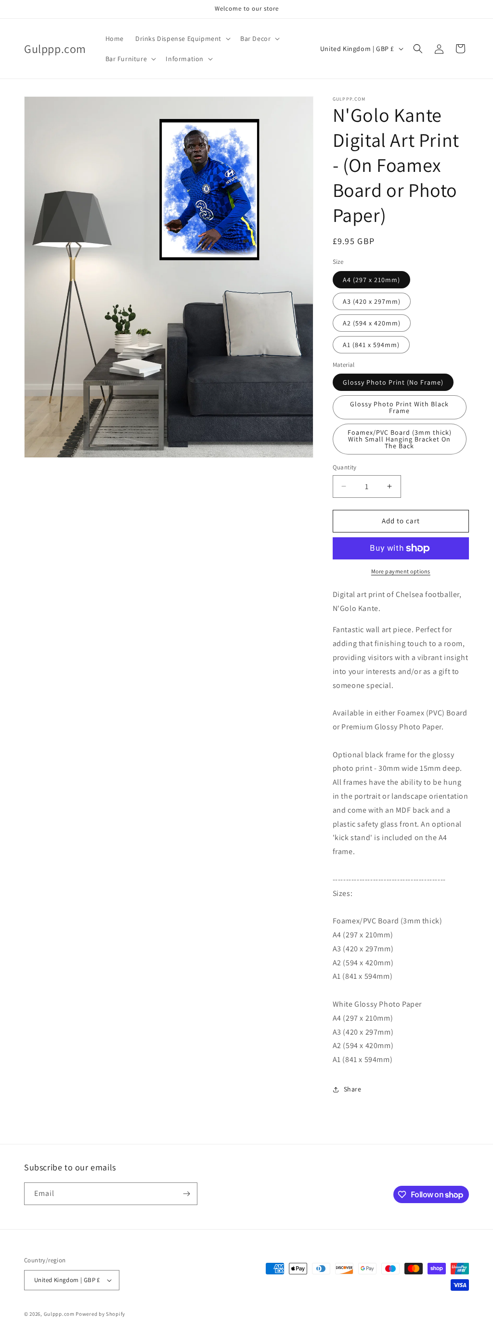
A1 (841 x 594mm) (371, 344)
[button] (182, 38)
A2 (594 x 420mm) (372, 323)
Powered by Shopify (100, 1313)
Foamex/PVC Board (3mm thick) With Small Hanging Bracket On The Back (400, 439)
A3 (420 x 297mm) (372, 301)
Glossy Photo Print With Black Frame (399, 407)
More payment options (400, 571)
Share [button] (353, 1089)
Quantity (345, 467)
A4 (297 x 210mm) (371, 279)
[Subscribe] (186, 1193)
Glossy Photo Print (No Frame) (393, 382)
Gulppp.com (59, 1313)
